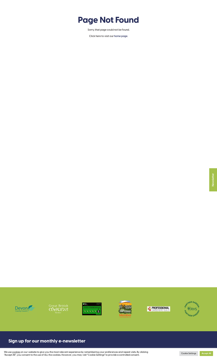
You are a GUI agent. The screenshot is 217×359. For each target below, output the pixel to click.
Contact (138, 9)
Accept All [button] (206, 353)
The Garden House (27, 9)
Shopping (118, 9)
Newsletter (213, 179)
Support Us (73, 9)
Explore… (158, 9)
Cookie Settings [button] (188, 353)
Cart (201, 10)
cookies (16, 352)
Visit (55, 9)
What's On (96, 9)
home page (120, 36)
